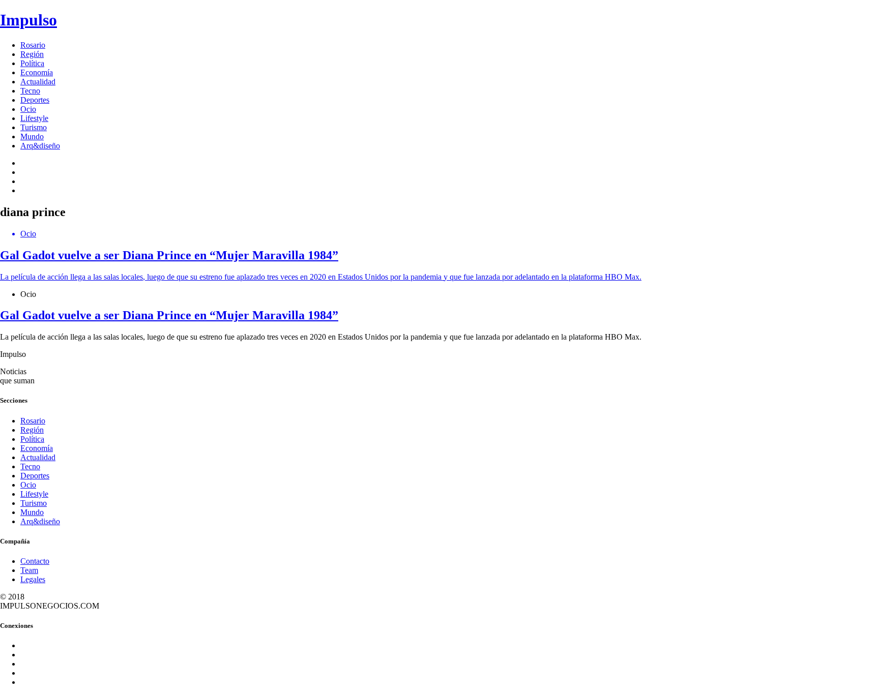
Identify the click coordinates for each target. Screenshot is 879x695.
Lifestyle (34, 118)
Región (32, 54)
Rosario (32, 45)
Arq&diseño (40, 145)
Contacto (34, 561)
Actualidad (37, 81)
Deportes (34, 100)
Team (29, 570)
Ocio (28, 109)
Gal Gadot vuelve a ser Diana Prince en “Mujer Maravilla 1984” (169, 315)
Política (32, 63)
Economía (36, 72)
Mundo (32, 136)
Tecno (30, 90)
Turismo (33, 127)
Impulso (28, 20)
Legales (32, 579)
